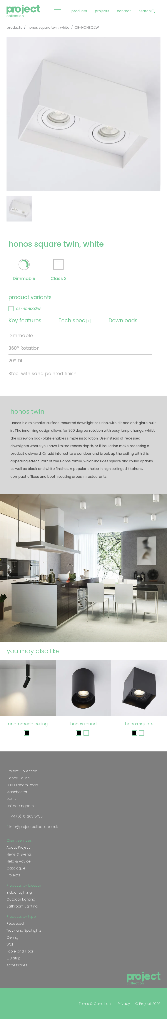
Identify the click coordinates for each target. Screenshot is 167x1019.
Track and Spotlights (24, 930)
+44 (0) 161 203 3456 (25, 816)
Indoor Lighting (19, 892)
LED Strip (13, 958)
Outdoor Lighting (21, 899)
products (79, 10)
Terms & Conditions (95, 1003)
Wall (10, 944)
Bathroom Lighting (22, 906)
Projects (13, 875)
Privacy (124, 1003)
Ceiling (12, 937)
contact (124, 10)
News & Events (19, 854)
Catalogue (16, 868)
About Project (18, 847)
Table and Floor (20, 951)
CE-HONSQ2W (28, 308)
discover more (30, 707)
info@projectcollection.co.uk (33, 826)
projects (102, 10)
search (145, 10)
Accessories (17, 965)
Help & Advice (19, 861)
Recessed (15, 923)
